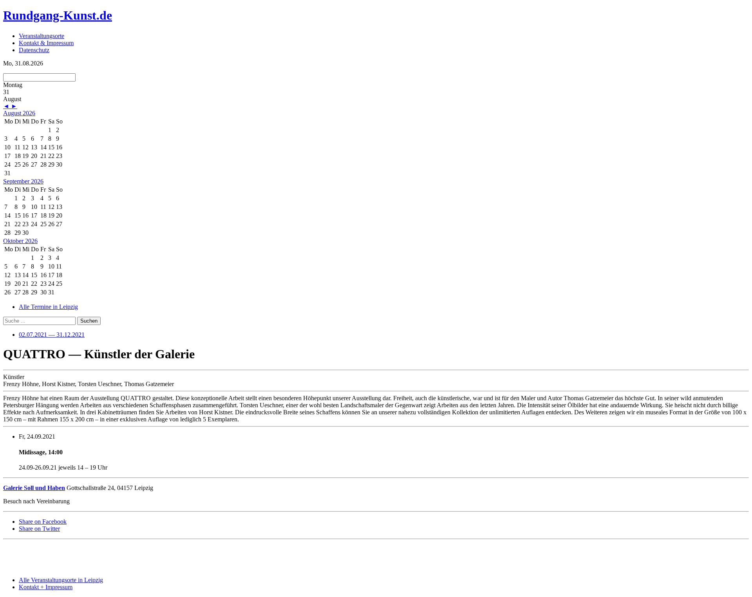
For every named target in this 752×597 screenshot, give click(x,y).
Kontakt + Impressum (45, 587)
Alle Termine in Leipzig (48, 306)
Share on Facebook (43, 521)
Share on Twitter (39, 528)
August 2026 (19, 113)
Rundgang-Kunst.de (57, 15)
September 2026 (23, 181)
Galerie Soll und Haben (34, 487)
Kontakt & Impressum (46, 43)
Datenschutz (34, 50)
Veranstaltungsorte (41, 36)
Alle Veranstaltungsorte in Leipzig (61, 580)
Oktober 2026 (20, 241)
